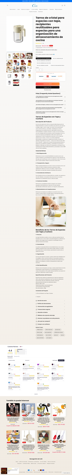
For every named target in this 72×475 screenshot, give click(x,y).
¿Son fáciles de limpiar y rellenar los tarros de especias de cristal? (50, 104)
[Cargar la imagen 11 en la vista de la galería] (23, 69)
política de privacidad (23, 461)
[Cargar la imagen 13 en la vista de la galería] (9, 76)
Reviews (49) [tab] (10, 356)
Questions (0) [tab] (16, 356)
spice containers (48, 335)
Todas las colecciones (51, 461)
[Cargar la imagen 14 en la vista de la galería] (16, 76)
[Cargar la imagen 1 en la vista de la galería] (9, 56)
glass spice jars (57, 329)
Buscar (17, 461)
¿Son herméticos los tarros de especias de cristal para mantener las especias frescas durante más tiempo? (50, 101)
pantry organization (48, 332)
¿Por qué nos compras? (41, 463)
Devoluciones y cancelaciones (33, 461)
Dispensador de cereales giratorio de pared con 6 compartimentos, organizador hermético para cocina (43, 447)
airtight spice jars (40, 329)
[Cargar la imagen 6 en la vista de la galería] (16, 63)
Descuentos (19, 463)
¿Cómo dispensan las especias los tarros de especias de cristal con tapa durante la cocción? (50, 97)
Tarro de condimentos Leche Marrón (44, 60)
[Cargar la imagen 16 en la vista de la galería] (29, 76)
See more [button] (32, 379)
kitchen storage (39, 332)
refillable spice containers (58, 332)
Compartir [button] (39, 296)
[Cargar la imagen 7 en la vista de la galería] (23, 63)
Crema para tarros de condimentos (43, 58)
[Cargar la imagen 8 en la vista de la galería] (29, 63)
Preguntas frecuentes (51, 463)
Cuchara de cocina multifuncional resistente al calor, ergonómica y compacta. (58, 446)
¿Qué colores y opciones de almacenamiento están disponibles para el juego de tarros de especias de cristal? (50, 108)
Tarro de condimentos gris (58, 58)
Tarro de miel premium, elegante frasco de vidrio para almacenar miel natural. (59, 420)
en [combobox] (21, 346)
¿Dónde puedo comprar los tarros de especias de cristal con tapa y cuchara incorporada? (50, 112)
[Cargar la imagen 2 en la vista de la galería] (16, 56)
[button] (7, 5)
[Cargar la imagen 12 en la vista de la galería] (29, 69)
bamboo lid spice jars (49, 329)
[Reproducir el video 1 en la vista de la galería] (16, 83)
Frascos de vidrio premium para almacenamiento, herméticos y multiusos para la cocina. (13, 420)
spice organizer (49, 337)
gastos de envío (39, 47)
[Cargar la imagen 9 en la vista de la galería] (9, 69)
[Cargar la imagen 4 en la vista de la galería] (29, 56)
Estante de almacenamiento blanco (57, 65)
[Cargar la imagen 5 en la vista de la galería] (9, 63)
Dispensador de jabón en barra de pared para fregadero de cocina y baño (28, 419)
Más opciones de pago (47, 89)
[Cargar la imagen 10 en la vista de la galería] (16, 69)
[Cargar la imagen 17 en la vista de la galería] (9, 83)
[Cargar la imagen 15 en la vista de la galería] (23, 76)
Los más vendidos (43, 461)
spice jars (62, 335)
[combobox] (27, 360)
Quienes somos (33, 463)
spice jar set (56, 335)
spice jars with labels (40, 337)
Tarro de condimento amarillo (42, 65)
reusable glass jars (40, 335)
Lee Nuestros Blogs (26, 463)
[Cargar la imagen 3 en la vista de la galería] (23, 56)
